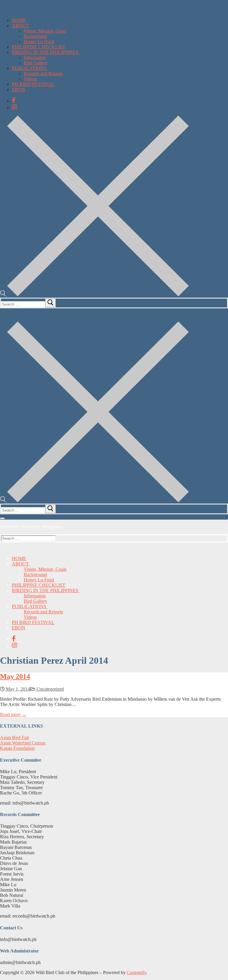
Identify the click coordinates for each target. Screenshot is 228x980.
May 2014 (15, 676)
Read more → (13, 714)
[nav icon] (2, 518)
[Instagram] (14, 107)
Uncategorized (49, 689)
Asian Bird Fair (14, 737)
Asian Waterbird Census (22, 742)
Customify (136, 972)
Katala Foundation (17, 748)
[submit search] (50, 303)
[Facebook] (14, 100)
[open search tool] (94, 294)
